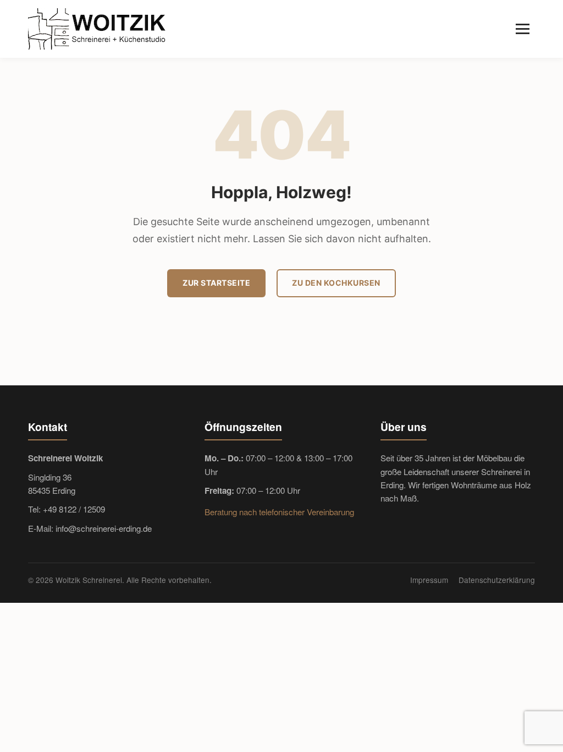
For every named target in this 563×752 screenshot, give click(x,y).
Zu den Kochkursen (336, 282)
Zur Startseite (216, 282)
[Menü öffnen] (522, 28)
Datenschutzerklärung (497, 579)
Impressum (429, 579)
